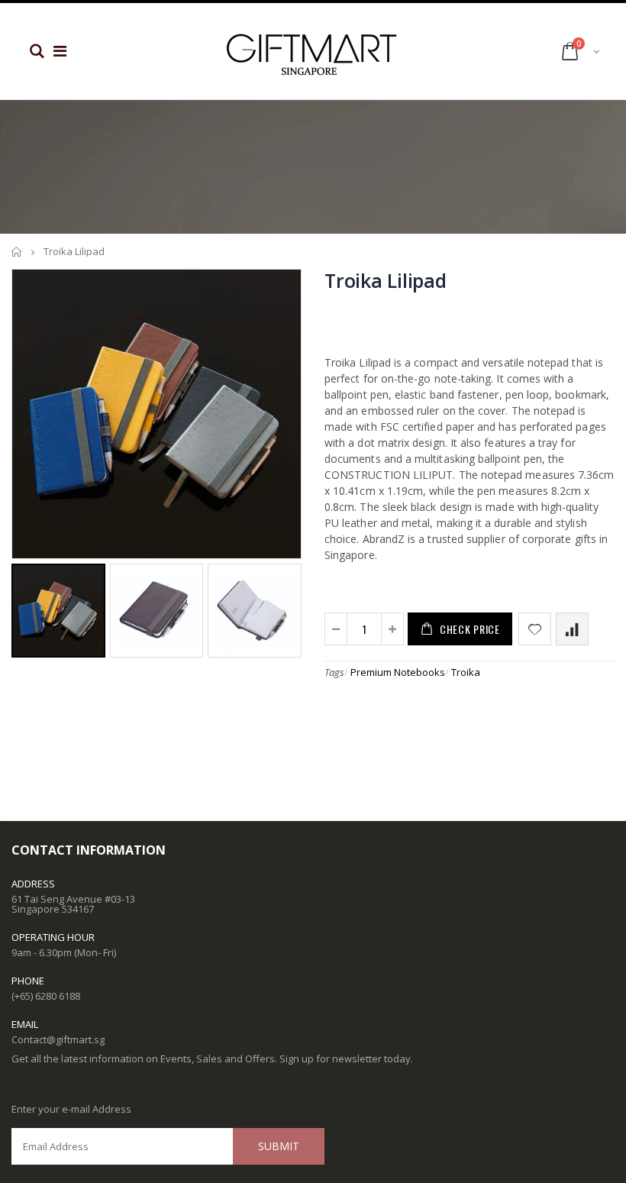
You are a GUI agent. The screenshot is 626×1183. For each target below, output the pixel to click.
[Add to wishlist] (534, 629)
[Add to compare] (572, 629)
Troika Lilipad (385, 280)
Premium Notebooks (397, 672)
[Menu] (59, 50)
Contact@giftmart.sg (58, 1039)
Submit (278, 1146)
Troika (465, 672)
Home (17, 252)
